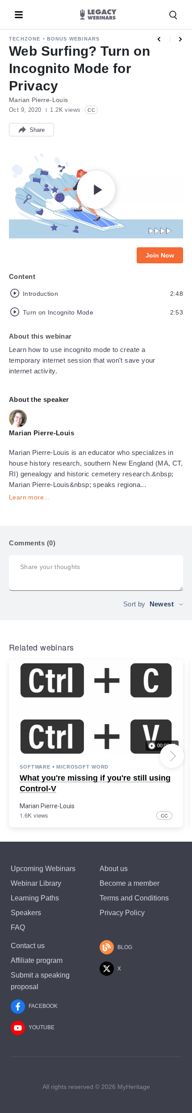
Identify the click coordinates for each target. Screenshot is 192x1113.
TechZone (25, 38)
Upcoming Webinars (43, 868)
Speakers (26, 913)
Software (35, 766)
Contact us (28, 945)
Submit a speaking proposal (40, 980)
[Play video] (96, 190)
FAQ (18, 927)
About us (114, 868)
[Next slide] (172, 756)
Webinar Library (36, 883)
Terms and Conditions (134, 898)
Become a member (129, 883)
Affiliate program (37, 960)
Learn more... (29, 497)
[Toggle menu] (19, 15)
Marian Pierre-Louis (47, 806)
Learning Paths (35, 898)
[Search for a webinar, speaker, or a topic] (173, 15)
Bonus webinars (73, 38)
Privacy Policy (122, 913)
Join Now (160, 255)
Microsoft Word (82, 766)
